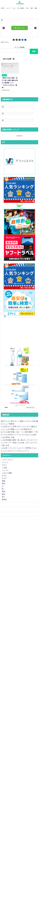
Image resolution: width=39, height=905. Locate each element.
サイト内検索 (20, 47)
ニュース (8, 8)
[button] (4, 28)
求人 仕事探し (21, 8)
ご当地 (4, 467)
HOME (2, 8)
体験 (36, 8)
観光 (32, 8)
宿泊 (3, 483)
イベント (5, 462)
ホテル (4, 475)
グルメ (14, 8)
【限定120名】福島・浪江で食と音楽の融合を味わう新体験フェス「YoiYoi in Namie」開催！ (10, 82)
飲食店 (4, 499)
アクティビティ (8, 459)
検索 (34, 51)
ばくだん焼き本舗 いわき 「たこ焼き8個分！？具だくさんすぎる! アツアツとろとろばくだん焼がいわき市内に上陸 (19, 434)
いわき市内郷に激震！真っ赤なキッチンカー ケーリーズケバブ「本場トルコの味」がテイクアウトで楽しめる (19, 442)
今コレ (4, 478)
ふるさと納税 (7, 473)
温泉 (3, 491)
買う (28, 8)
